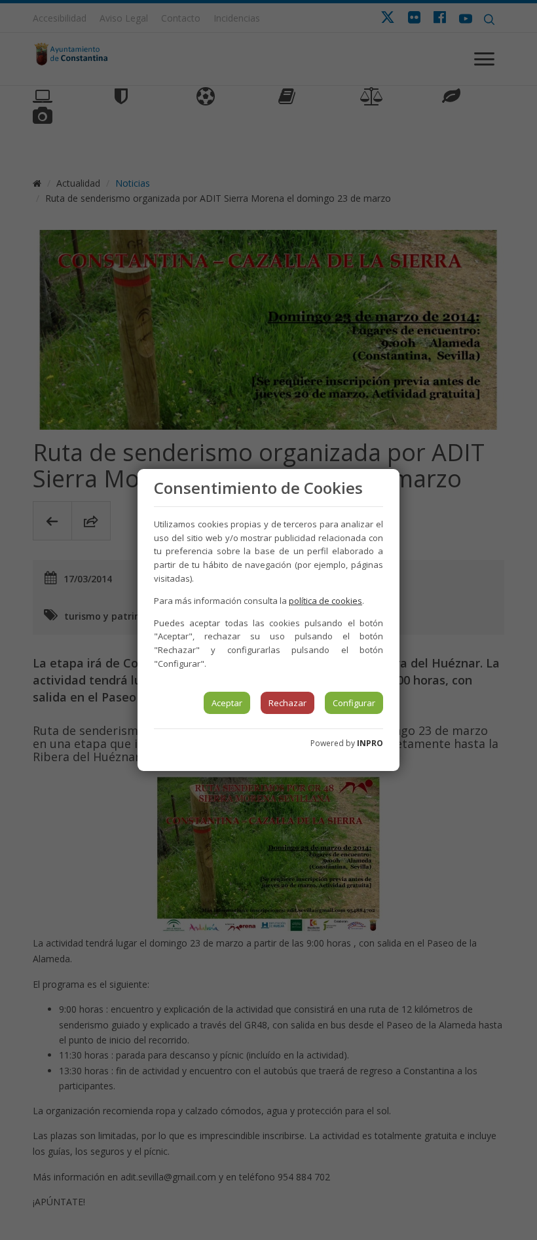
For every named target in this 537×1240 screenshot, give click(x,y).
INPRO (370, 743)
